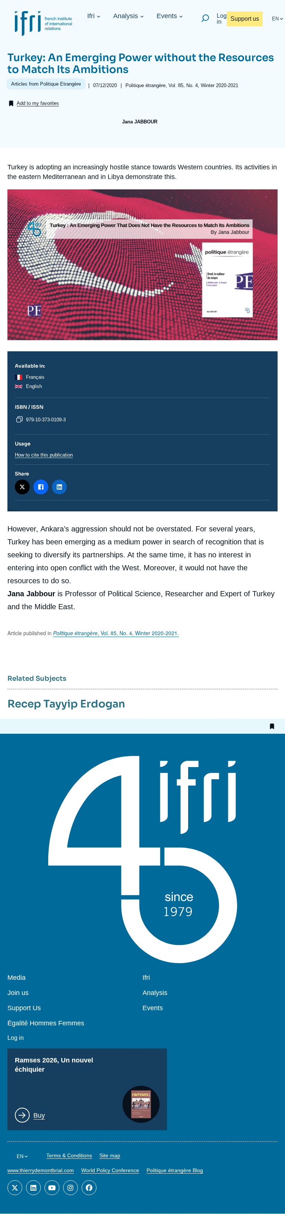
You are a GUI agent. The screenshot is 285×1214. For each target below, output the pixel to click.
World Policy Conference (110, 1170)
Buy (39, 1115)
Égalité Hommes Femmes (45, 1023)
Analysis (125, 16)
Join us (18, 992)
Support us (244, 19)
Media (16, 977)
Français (35, 377)
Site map (109, 1155)
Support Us (24, 1008)
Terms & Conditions (69, 1155)
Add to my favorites (38, 103)
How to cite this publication (44, 455)
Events (167, 16)
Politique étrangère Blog (175, 1170)
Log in (222, 19)
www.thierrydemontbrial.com (40, 1170)
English (34, 386)
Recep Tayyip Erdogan (66, 703)
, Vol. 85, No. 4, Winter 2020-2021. (116, 633)
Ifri (91, 16)
